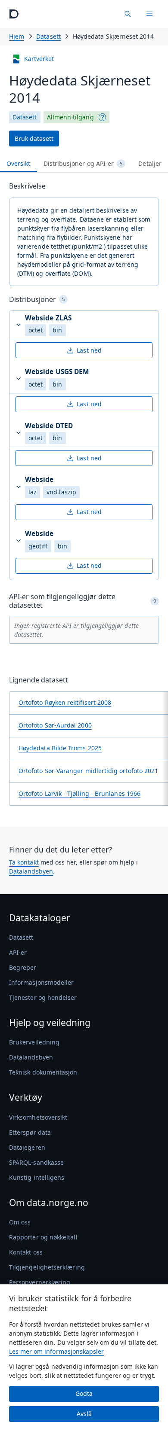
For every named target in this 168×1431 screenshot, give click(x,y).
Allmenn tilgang (70, 117)
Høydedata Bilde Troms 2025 (60, 748)
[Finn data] (127, 14)
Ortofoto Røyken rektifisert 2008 (65, 702)
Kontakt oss (26, 1252)
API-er (18, 952)
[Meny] (149, 14)
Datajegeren (27, 1147)
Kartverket (39, 59)
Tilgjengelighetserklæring (47, 1267)
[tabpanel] (84, 497)
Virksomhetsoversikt (38, 1117)
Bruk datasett (34, 138)
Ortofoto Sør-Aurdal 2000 (55, 725)
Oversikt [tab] (18, 163)
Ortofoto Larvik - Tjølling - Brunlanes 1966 (79, 793)
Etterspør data (30, 1132)
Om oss (20, 1222)
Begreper (23, 967)
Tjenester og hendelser (43, 997)
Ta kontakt (24, 862)
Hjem (16, 36)
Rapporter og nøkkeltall (43, 1237)
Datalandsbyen (31, 871)
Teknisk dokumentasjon (43, 1072)
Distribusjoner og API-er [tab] (83, 163)
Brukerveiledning (34, 1042)
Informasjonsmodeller (41, 982)
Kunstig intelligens (36, 1177)
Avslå (84, 1414)
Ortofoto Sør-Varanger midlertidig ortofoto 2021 (88, 771)
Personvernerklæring (39, 1282)
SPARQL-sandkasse (36, 1162)
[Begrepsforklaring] (102, 117)
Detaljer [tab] (150, 163)
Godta (84, 1393)
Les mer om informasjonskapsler (56, 1351)
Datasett (48, 36)
